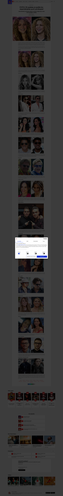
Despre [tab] (44, 241)
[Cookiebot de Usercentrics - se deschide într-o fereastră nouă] (44, 238)
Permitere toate (42, 256)
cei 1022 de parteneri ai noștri (22, 244)
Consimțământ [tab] (19, 241)
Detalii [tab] (27, 241)
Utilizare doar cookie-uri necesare (31, 256)
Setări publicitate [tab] (35, 241)
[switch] (27, 253)
